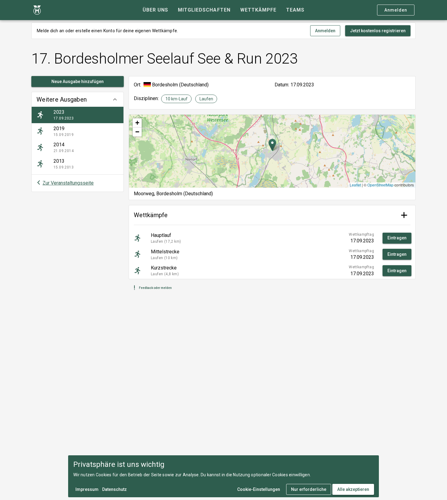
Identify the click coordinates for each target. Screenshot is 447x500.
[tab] (155, 10)
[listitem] (77, 115)
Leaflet (355, 184)
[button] (77, 99)
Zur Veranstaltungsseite (68, 183)
